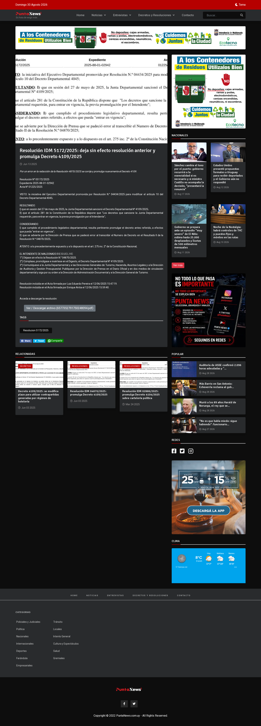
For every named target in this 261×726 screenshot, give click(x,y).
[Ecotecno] (130, 37)
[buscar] (241, 15)
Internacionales (25, 643)
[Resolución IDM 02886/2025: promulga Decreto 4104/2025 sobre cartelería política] (143, 374)
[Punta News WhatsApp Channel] (209, 310)
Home (80, 15)
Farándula (22, 658)
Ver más (178, 265)
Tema (242, 4)
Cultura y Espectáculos (66, 643)
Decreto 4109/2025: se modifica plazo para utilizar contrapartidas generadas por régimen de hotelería (38, 396)
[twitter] (39, 340)
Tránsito (57, 621)
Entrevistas (120, 15)
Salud (56, 651)
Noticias (97, 15)
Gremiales (59, 658)
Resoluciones (79, 366)
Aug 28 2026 (208, 373)
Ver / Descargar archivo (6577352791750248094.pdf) (59, 308)
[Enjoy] (209, 497)
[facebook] (26, 340)
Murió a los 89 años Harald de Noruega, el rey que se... (217, 404)
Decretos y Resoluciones (155, 15)
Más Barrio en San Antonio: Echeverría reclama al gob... (216, 385)
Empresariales (24, 665)
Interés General (61, 636)
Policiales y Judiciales (28, 621)
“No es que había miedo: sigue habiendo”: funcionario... (218, 422)
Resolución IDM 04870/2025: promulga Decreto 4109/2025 (89, 392)
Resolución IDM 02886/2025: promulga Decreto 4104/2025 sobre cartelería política (141, 394)
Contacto (188, 15)
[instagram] (191, 451)
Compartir (56, 340)
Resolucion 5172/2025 (35, 330)
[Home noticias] (129, 689)
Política (20, 629)
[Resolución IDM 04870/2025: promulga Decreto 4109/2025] (91, 374)
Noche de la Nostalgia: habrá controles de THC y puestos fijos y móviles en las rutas (227, 232)
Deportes (21, 651)
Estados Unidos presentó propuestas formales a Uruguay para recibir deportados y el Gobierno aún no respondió (228, 174)
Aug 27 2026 (208, 429)
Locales (57, 629)
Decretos (25, 366)
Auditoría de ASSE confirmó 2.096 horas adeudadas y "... (220, 366)
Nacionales (22, 636)
